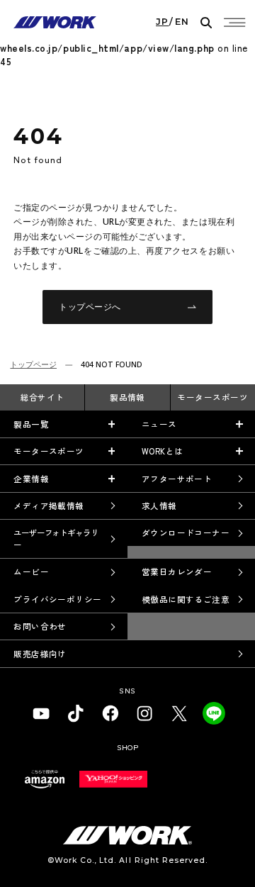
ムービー (31, 571)
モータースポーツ (212, 397)
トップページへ (90, 307)
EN (182, 22)
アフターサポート (177, 478)
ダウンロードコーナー (186, 532)
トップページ (33, 364)
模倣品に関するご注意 (186, 599)
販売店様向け (40, 653)
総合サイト (42, 397)
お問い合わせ (40, 626)
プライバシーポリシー (57, 599)
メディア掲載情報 (48, 505)
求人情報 (159, 505)
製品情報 (127, 397)
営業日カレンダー (177, 571)
